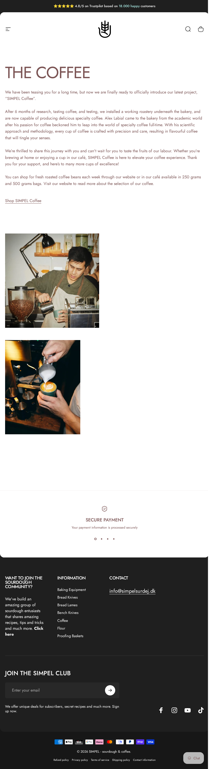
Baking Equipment (71, 589)
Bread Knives (67, 597)
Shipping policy (121, 760)
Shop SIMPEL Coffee (23, 201)
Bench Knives (68, 612)
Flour (61, 628)
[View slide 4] (114, 539)
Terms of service (100, 760)
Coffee (62, 620)
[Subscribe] (110, 690)
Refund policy (61, 760)
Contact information (144, 760)
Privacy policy (80, 760)
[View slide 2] (101, 539)
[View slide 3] (107, 539)
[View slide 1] (95, 539)
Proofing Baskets (70, 636)
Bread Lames (67, 605)
